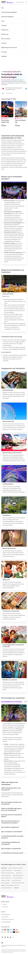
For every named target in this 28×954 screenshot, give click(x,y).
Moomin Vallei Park (6, 878)
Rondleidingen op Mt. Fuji (12, 885)
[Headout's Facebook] (10, 937)
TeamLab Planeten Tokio (17, 883)
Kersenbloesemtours (6, 887)
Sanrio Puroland (16, 880)
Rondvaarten (4, 34)
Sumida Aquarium (5, 875)
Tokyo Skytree (17, 870)
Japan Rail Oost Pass (17, 875)
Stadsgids (4, 56)
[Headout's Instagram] (5, 937)
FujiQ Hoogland (5, 883)
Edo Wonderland (17, 878)
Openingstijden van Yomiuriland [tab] (11, 701)
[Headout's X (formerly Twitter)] (13, 937)
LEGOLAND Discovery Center (15, 868)
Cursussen (4, 52)
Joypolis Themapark (6, 870)
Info (2, 8)
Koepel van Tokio (5, 880)
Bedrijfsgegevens (5, 914)
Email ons (5, 906)
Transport (4, 25)
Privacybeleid (4, 917)
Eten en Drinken (5, 38)
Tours (2, 21)
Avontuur (3, 43)
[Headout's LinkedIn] (2, 937)
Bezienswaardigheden (7, 16)
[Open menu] (26, 2)
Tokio (3, 93)
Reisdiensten (4, 30)
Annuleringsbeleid (6, 922)
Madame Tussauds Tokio (7, 873)
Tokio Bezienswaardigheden (9, 12)
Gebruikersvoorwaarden (7, 919)
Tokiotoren (19, 873)
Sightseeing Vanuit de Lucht (9, 47)
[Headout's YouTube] (7, 937)
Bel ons (5, 904)
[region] (14, 115)
